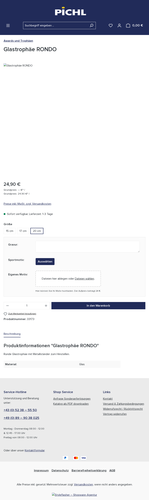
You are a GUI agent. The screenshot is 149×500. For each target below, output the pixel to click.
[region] (74, 120)
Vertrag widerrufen (115, 414)
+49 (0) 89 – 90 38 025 (21, 418)
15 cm (9, 231)
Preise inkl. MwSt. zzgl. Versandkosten (27, 203)
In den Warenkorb (98, 305)
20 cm (37, 231)
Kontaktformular (35, 450)
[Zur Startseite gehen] (74, 10)
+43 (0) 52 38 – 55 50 (20, 410)
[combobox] (55, 25)
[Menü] (8, 25)
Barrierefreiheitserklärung (89, 470)
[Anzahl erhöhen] (46, 305)
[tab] (12, 334)
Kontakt (108, 398)
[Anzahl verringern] (7, 305)
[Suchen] (91, 25)
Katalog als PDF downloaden (71, 403)
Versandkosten (83, 484)
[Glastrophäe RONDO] (74, 120)
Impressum (41, 470)
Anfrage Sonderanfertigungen (71, 398)
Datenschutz (60, 470)
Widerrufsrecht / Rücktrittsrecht (123, 408)
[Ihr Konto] (119, 25)
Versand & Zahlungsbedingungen (123, 403)
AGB (112, 470)
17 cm (23, 231)
